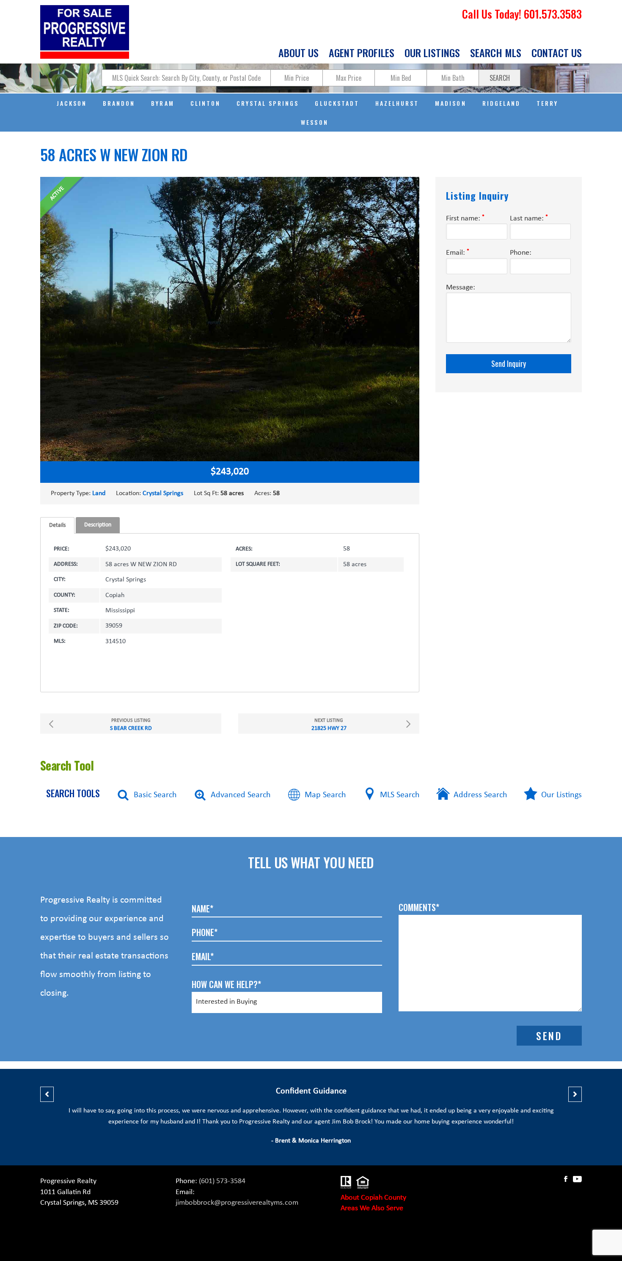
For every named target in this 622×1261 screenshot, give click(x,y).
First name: (465, 219)
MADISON (450, 103)
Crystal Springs (163, 493)
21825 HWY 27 (329, 725)
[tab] (57, 525)
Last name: (529, 219)
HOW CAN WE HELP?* (226, 984)
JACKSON (72, 103)
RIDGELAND (501, 103)
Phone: (520, 253)
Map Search (325, 795)
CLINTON (205, 103)
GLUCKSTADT (337, 103)
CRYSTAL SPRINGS (268, 103)
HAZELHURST (397, 103)
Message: (460, 288)
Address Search (480, 795)
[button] (47, 1094)
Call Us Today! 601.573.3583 (522, 14)
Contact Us (556, 53)
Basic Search (155, 795)
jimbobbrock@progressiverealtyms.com (237, 1203)
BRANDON (119, 103)
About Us (298, 53)
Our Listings (432, 53)
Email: (457, 253)
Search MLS (495, 53)
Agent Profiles (361, 53)
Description (97, 525)
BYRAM (162, 103)
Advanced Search (241, 795)
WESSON (314, 122)
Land (98, 493)
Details (57, 525)
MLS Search (400, 795)
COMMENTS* (419, 907)
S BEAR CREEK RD (131, 725)
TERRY (547, 103)
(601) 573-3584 (222, 1181)
